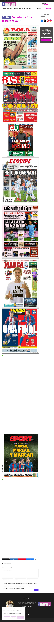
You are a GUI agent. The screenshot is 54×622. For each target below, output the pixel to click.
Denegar (13, 617)
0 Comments (27, 23)
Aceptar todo (20, 617)
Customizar (7, 617)
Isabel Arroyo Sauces (19, 23)
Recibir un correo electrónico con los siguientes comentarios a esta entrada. (17, 586)
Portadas (11, 23)
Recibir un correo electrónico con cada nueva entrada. (13, 588)
